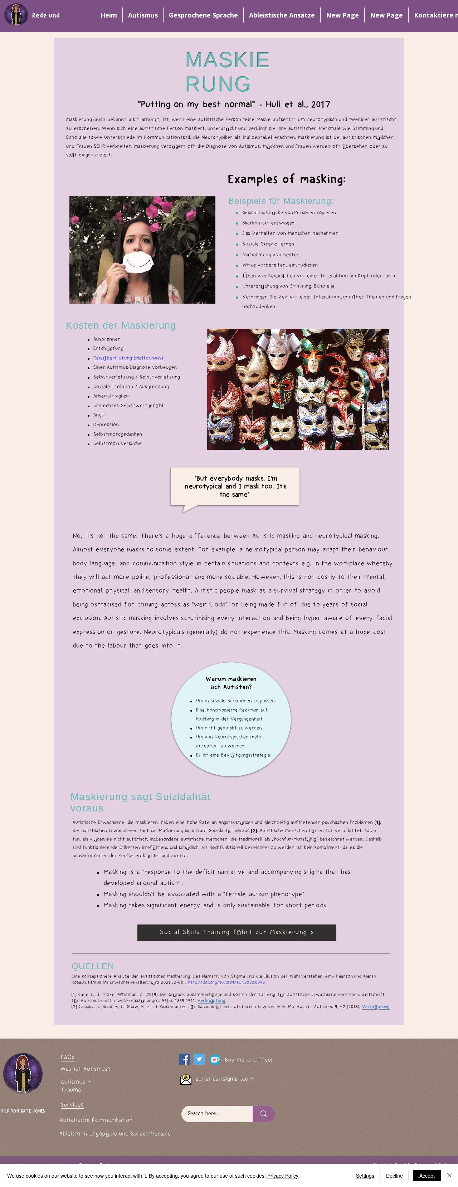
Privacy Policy (282, 1175)
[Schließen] (449, 1175)
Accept (427, 1175)
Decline (394, 1175)
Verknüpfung (376, 1007)
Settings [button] (365, 1175)
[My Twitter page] (199, 1059)
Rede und (47, 16)
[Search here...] (264, 1114)
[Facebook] (184, 1059)
